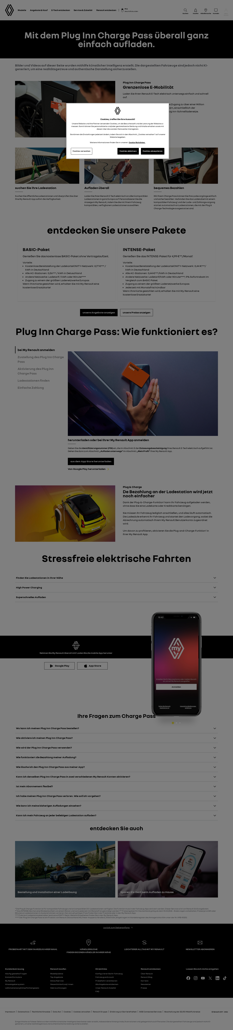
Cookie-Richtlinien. (137, 142)
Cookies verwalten (82, 151)
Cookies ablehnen (128, 151)
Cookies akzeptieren (153, 151)
